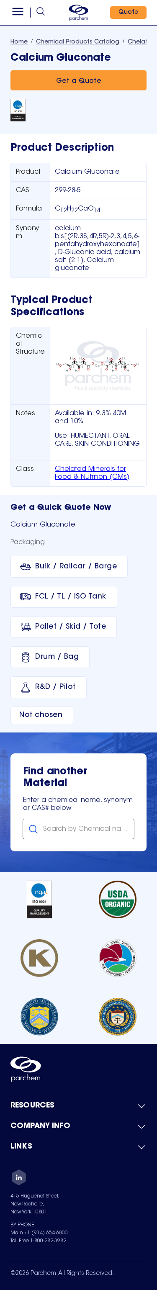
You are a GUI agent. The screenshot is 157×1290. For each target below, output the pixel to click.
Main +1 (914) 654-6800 (39, 1233)
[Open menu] (17, 12)
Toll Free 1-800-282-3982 (38, 1241)
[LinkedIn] (18, 1178)
